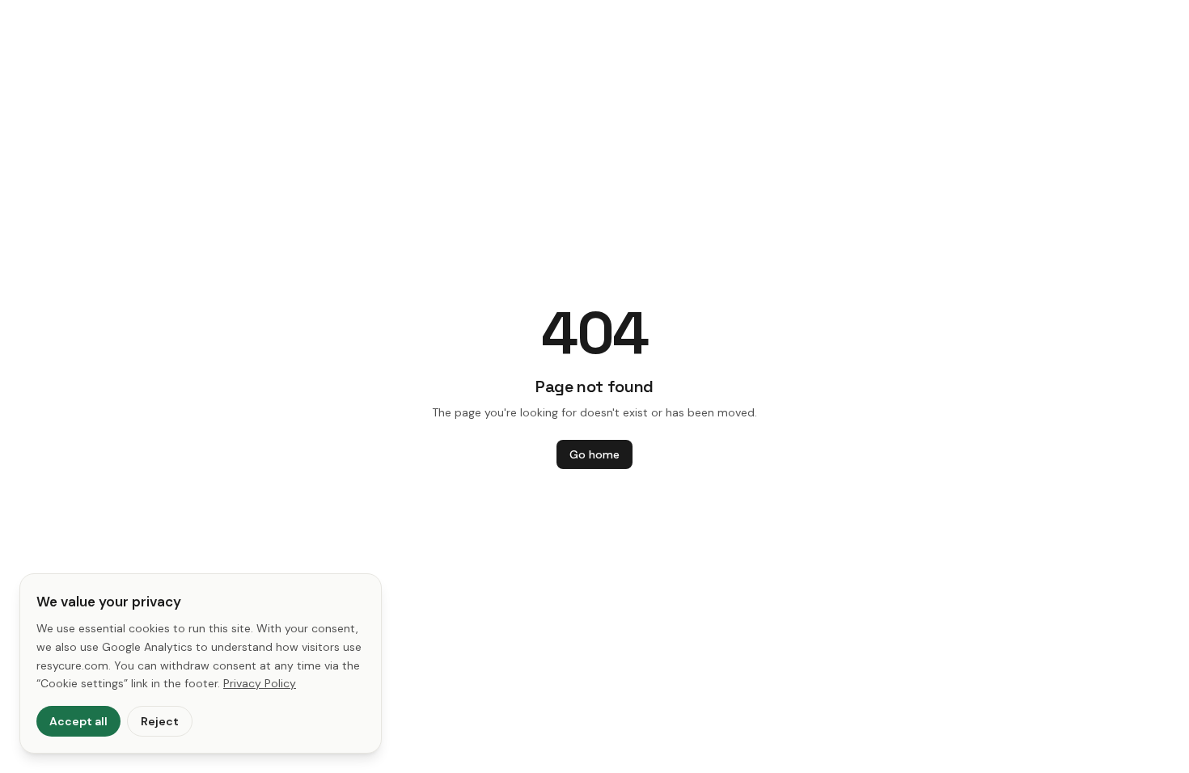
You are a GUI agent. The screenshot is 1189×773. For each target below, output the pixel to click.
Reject (160, 721)
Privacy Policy (259, 683)
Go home (594, 454)
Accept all (78, 721)
